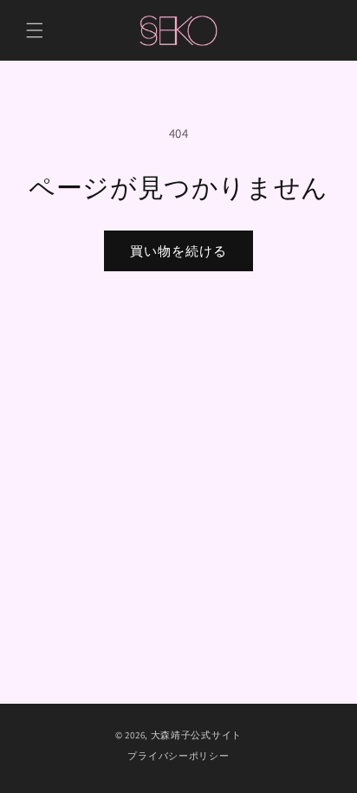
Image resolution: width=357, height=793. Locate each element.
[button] (35, 30)
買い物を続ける (178, 251)
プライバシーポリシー (178, 756)
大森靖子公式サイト (196, 735)
